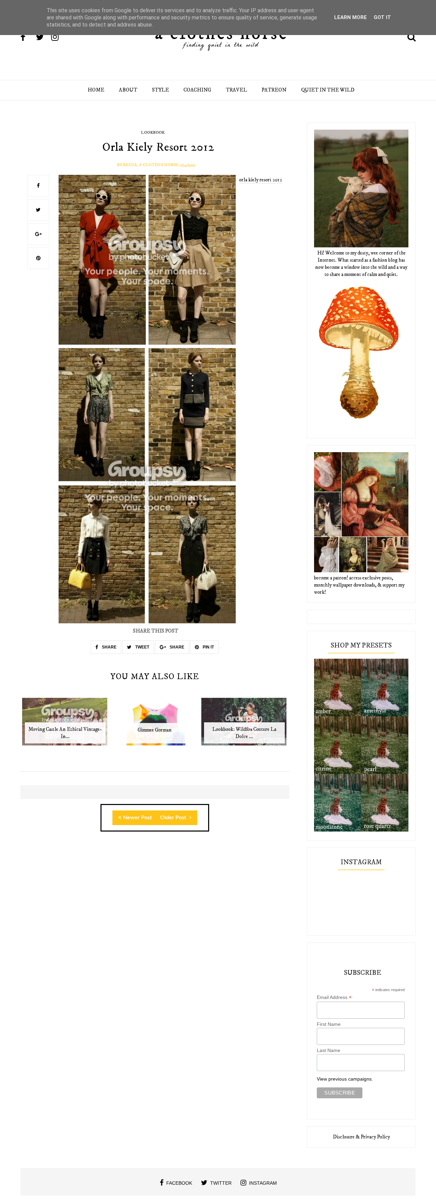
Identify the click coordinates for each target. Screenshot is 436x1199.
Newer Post (137, 817)
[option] (65, 725)
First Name (329, 1024)
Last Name (328, 1050)
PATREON (274, 90)
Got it (382, 17)
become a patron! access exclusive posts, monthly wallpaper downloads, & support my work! (359, 585)
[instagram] (58, 37)
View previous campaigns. (345, 1079)
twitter (221, 1183)
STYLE (160, 90)
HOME (96, 90)
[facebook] (27, 37)
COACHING (197, 90)
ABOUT (128, 90)
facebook (179, 1183)
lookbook (153, 132)
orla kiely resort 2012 (260, 180)
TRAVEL (236, 90)
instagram (263, 1183)
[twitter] (43, 37)
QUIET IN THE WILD (328, 90)
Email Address (334, 997)
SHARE (108, 647)
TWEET (141, 647)
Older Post (174, 817)
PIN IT (208, 647)
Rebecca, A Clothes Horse (148, 164)
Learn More (350, 17)
